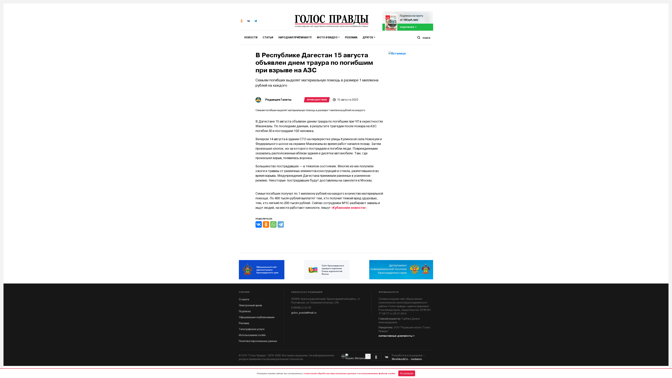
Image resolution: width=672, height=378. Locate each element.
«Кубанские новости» (348, 208)
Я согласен (406, 373)
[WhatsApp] (273, 224)
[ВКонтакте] (258, 224)
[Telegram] (281, 224)
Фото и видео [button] (327, 37)
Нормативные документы (395, 336)
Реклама (351, 37)
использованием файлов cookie (376, 373)
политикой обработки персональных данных (330, 373)
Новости (250, 37)
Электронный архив (250, 305)
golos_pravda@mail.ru (304, 312)
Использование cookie (252, 335)
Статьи (268, 37)
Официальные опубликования (256, 317)
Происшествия (317, 99)
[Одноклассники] (266, 224)
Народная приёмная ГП (295, 37)
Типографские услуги (251, 329)
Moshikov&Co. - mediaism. (407, 359)
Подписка (245, 311)
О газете (244, 299)
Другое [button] (368, 37)
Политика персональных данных (258, 341)
